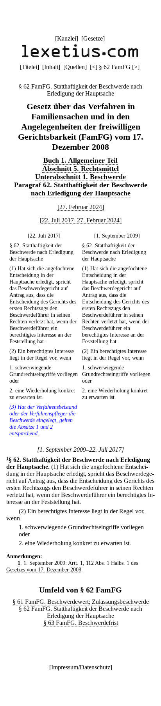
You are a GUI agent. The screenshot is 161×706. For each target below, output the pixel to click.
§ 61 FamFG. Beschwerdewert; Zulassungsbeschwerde (81, 601)
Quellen (75, 67)
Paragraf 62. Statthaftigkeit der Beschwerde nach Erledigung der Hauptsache (80, 189)
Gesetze (93, 38)
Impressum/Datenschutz (80, 667)
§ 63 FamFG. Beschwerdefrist (80, 622)
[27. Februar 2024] (80, 207)
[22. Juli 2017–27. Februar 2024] (81, 220)
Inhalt (51, 67)
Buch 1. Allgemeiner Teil (80, 160)
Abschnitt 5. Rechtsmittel (80, 168)
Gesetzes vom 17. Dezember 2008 (43, 569)
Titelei (29, 67)
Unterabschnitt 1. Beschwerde (80, 177)
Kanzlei (66, 38)
